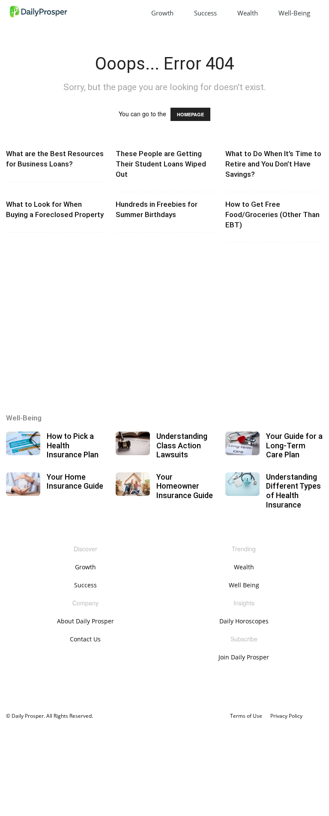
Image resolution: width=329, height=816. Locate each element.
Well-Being (294, 13)
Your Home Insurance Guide (75, 481)
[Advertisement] (164, 332)
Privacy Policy (286, 715)
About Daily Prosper (85, 621)
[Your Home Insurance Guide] (23, 484)
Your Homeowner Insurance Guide (184, 486)
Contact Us (85, 639)
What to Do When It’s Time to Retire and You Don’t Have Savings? (273, 163)
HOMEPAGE (190, 114)
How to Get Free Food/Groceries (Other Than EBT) (272, 214)
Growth (162, 13)
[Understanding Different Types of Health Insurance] (242, 484)
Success (205, 13)
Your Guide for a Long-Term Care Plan (294, 445)
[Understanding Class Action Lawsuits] (133, 443)
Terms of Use (246, 715)
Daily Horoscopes (244, 621)
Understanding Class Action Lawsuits (181, 445)
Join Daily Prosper (243, 657)
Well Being (244, 585)
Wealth (247, 13)
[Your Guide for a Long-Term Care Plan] (242, 443)
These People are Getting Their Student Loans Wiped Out (161, 163)
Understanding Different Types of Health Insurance (293, 490)
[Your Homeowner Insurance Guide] (133, 484)
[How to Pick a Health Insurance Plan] (23, 443)
